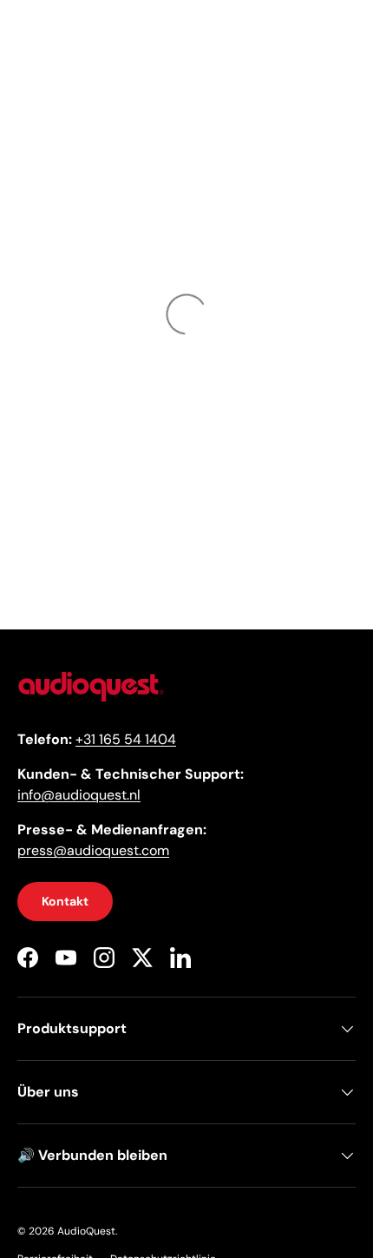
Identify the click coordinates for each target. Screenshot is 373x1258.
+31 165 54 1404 (125, 739)
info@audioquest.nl (79, 795)
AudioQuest (86, 1231)
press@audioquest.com (93, 850)
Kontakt (65, 901)
